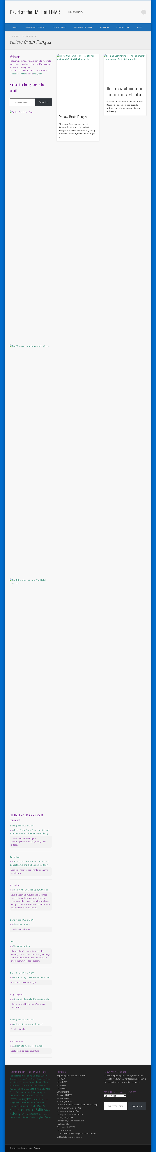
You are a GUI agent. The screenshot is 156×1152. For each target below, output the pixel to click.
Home (15, 27)
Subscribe (43, 102)
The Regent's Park (17, 1076)
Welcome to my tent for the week (28, 1024)
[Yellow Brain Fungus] (78, 82)
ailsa (12, 941)
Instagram (37, 73)
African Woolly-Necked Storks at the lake (31, 977)
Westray (104, 27)
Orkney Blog (59, 27)
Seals (33, 1102)
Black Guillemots (22, 1102)
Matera (44, 1099)
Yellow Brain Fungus (73, 116)
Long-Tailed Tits (16, 1082)
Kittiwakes (30, 1095)
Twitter (137, 12)
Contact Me (122, 27)
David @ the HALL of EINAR (22, 825)
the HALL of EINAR (83, 27)
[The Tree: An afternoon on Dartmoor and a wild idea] (125, 68)
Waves (25, 1114)
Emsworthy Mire (36, 1082)
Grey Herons (43, 1114)
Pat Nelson (15, 857)
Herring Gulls (15, 1106)
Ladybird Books (43, 1117)
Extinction (25, 1106)
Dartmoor (41, 1102)
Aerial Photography (30, 1085)
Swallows (43, 1085)
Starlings (36, 1076)
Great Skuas (39, 1095)
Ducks (33, 1106)
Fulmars (13, 1117)
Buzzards (41, 1079)
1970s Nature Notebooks (27, 1108)
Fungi (17, 1113)
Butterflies (33, 1113)
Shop (139, 27)
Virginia (13, 1088)
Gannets (37, 1099)
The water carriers (21, 924)
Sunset (22, 1095)
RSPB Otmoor (23, 1089)
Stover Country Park (21, 1099)
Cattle (47, 1079)
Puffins (40, 1109)
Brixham (20, 1092)
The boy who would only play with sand (30, 889)
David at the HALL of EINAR (35, 11)
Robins (29, 1075)
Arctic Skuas (31, 1079)
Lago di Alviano (37, 1088)
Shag (12, 1102)
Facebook (131, 12)
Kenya (25, 1082)
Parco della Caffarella (26, 1117)
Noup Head (30, 1092)
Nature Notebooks (35, 27)
